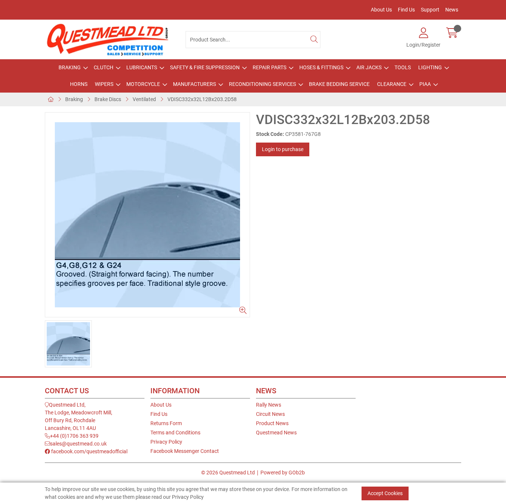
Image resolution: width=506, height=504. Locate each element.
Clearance (391, 84)
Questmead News (276, 432)
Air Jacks (369, 67)
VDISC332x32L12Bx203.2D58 (202, 99)
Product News (272, 423)
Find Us (406, 10)
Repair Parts (269, 67)
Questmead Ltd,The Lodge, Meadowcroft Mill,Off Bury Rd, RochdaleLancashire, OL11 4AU (78, 416)
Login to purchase (282, 149)
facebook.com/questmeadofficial (88, 451)
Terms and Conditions (175, 432)
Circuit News (270, 414)
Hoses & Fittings (321, 67)
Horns (78, 84)
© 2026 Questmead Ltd (228, 472)
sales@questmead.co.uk (78, 444)
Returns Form (166, 423)
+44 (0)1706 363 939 (74, 436)
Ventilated (144, 99)
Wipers (104, 84)
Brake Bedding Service (339, 84)
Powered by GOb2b (282, 472)
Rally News (268, 405)
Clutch (103, 67)
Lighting (430, 67)
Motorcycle (143, 84)
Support (430, 10)
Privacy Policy (166, 442)
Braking (70, 67)
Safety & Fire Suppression (205, 67)
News (451, 10)
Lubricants (141, 67)
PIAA (425, 84)
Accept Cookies (385, 493)
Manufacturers (194, 84)
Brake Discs (107, 99)
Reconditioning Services (262, 84)
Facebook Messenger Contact (184, 451)
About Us (381, 10)
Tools (403, 67)
